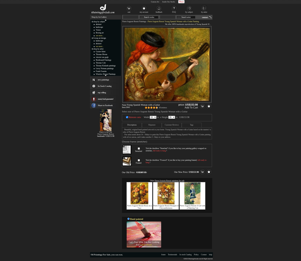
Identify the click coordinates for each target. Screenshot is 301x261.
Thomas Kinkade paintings (106, 66)
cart (129, 12)
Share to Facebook (105, 105)
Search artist (186, 17)
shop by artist (98, 49)
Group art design (99, 38)
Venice (98, 30)
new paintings (103, 80)
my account (144, 12)
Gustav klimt (100, 51)
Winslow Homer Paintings (106, 74)
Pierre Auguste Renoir (106, 134)
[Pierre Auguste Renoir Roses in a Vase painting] (139, 204)
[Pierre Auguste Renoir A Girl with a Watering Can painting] (192, 204)
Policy (196, 254)
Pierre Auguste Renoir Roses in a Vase (139, 207)
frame (163, 254)
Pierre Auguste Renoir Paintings (134, 21)
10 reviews (163, 108)
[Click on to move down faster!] (105, 75)
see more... (100, 35)
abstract (98, 24)
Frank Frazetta (101, 71)
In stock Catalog (186, 254)
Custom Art (155, 2)
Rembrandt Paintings (103, 60)
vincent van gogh (102, 57)
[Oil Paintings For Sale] (103, 14)
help (210, 254)
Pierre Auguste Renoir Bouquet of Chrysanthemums (166, 207)
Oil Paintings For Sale (100, 254)
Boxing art (100, 33)
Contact (204, 254)
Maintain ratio (134, 117)
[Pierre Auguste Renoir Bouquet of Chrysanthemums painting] (166, 204)
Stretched (138, 151)
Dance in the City (105, 132)
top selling (102, 92)
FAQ (174, 12)
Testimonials (172, 254)
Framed (138, 163)
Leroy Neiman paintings (105, 68)
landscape (99, 27)
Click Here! (146, 244)
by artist (204, 12)
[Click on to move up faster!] (105, 20)
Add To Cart (191, 107)
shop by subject (99, 22)
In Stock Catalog (104, 86)
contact (205, 17)
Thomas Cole (101, 63)
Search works (149, 17)
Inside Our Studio (168, 2)
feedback (159, 12)
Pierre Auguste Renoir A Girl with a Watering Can (192, 207)
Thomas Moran (101, 54)
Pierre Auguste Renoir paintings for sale (169, 181)
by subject (189, 12)
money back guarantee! (105, 99)
